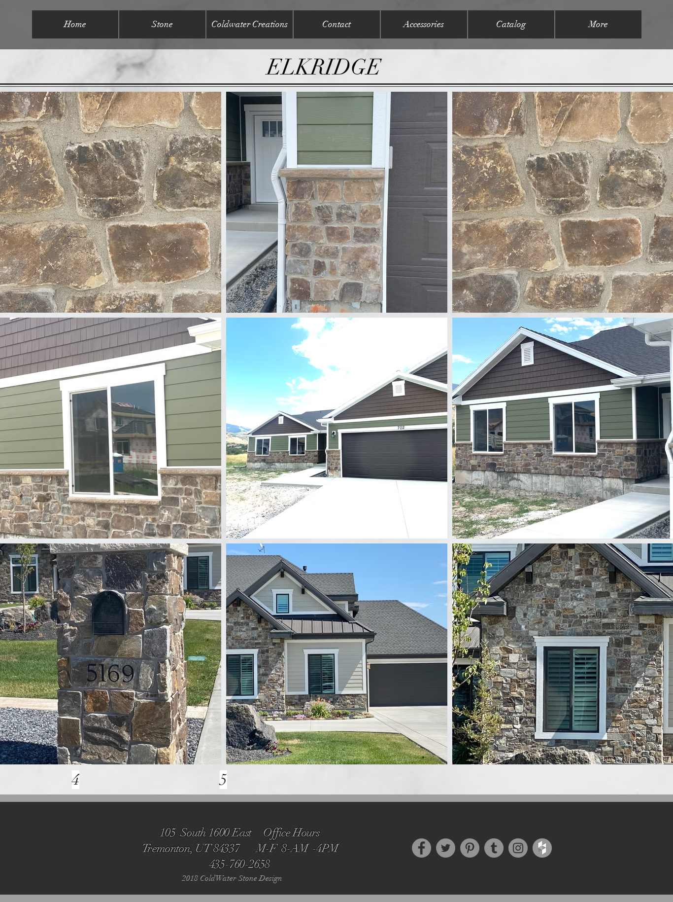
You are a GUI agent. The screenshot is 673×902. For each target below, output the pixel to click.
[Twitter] (445, 848)
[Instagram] (518, 848)
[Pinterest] (469, 848)
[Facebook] (421, 848)
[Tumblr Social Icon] (494, 848)
